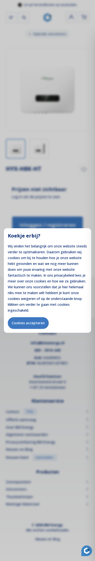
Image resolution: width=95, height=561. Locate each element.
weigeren (28, 298)
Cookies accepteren (28, 323)
